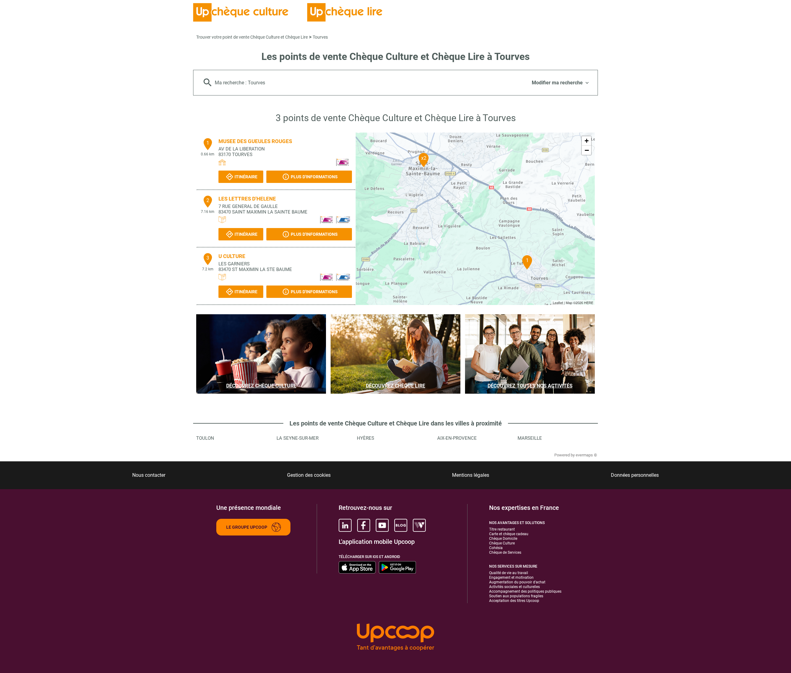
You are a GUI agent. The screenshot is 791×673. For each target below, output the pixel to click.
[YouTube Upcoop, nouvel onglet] (382, 525)
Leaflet (558, 302)
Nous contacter (148, 475)
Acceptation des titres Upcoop (514, 601)
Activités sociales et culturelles (514, 587)
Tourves (320, 37)
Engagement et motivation (511, 577)
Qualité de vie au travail (508, 573)
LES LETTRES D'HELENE (247, 199)
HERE (588, 302)
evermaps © (586, 455)
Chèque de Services (505, 552)
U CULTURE (231, 256)
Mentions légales (470, 475)
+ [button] (587, 141)
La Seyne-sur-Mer (298, 438)
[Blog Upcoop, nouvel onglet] (400, 525)
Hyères (365, 438)
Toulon (205, 438)
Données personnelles (635, 475)
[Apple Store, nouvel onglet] (357, 567)
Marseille (530, 438)
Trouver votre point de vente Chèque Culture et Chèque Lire (252, 37)
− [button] (587, 150)
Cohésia (496, 548)
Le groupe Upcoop (246, 527)
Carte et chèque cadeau (508, 534)
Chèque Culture (502, 543)
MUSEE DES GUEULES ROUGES (255, 141)
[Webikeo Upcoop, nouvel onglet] (419, 525)
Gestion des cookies (309, 475)
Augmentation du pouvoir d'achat (517, 582)
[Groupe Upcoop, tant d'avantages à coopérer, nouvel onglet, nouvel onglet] (395, 638)
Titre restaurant (502, 529)
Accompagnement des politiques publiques (525, 591)
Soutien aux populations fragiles (516, 596)
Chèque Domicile (503, 538)
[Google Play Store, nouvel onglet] (397, 567)
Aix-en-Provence (457, 438)
